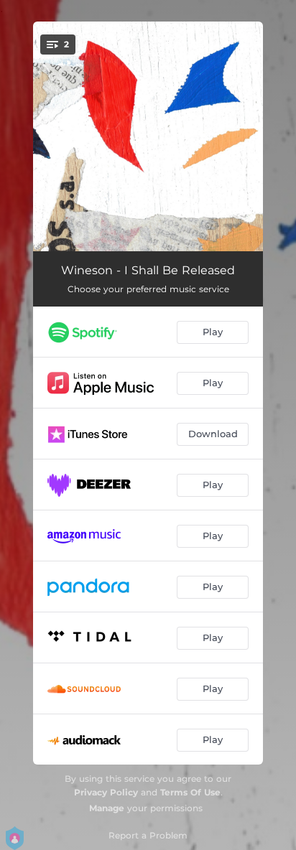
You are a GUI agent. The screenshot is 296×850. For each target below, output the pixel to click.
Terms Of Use (190, 792)
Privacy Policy (106, 792)
